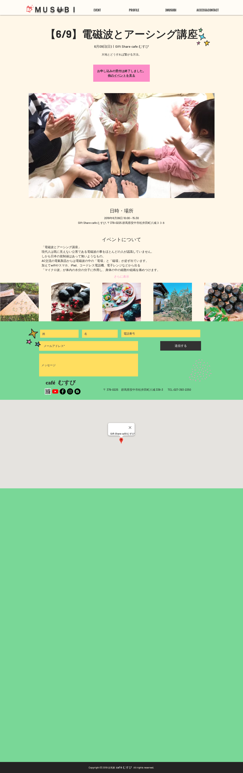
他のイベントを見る (121, 75)
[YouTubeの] (55, 391)
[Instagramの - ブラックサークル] (70, 391)
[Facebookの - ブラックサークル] (63, 391)
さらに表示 (121, 276)
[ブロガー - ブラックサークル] (77, 391)
